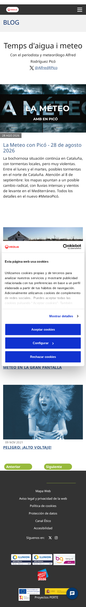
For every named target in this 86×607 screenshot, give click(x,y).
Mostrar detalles (61, 316)
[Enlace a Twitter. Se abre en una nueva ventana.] (50, 538)
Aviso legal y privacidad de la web (43, 498)
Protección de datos (43, 513)
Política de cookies (43, 506)
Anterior (13, 466)
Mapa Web (43, 491)
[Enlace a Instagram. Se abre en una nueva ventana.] (56, 538)
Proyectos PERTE (46, 597)
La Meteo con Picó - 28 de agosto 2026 (42, 147)
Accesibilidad (43, 528)
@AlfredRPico (46, 67)
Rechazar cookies (43, 356)
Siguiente (54, 466)
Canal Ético (43, 521)
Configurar (41, 343)
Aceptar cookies (43, 329)
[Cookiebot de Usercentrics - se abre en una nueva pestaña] (63, 247)
